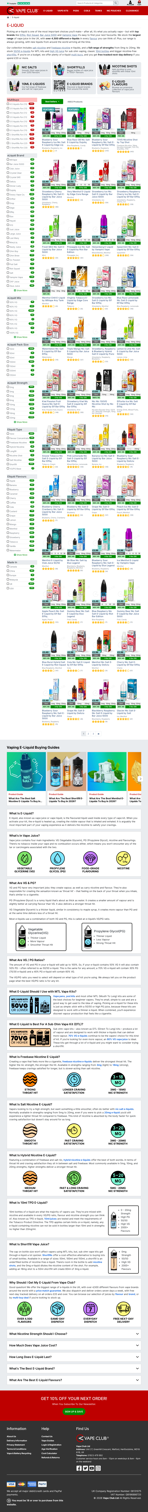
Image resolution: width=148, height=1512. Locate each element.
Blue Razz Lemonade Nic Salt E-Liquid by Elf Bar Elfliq (128, 300)
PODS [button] (76, 10)
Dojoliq (21, 190)
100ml (21, 362)
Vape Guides (47, 1440)
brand (132, 1294)
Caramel (21, 493)
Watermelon (21, 550)
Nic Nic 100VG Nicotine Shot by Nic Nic (102, 404)
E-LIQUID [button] (48, 10)
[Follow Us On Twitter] (86, 1468)
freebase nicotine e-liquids (77, 1061)
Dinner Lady (21, 186)
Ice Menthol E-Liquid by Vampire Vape (127, 561)
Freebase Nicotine (21, 442)
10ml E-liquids (33, 84)
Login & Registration (51, 1445)
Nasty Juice (21, 246)
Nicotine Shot (21, 455)
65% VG (21, 319)
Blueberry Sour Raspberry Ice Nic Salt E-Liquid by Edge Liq (53, 142)
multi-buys (77, 54)
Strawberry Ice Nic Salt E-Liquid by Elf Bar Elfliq (102, 300)
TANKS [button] (98, 10)
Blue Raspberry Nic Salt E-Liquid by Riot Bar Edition (102, 614)
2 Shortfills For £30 (21, 147)
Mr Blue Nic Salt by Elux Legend (77, 561)
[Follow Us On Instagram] (98, 1468)
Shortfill (21, 464)
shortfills (11, 54)
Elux (21, 216)
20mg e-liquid (112, 1112)
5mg (21, 395)
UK (21, 584)
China (21, 571)
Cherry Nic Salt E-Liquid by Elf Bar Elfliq (128, 663)
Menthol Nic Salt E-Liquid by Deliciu (102, 663)
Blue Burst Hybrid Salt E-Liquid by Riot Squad (54, 663)
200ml (21, 370)
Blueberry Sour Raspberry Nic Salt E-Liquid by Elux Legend (103, 563)
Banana (21, 485)
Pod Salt (21, 264)
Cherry (21, 498)
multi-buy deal (21, 1297)
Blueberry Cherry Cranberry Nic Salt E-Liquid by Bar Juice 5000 (53, 510)
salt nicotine (39, 47)
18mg (21, 413)
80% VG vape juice (117, 1039)
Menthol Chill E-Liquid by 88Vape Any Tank (53, 299)
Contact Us (46, 1436)
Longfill (21, 451)
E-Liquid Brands (79, 84)
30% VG (21, 302)
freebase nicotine (60, 47)
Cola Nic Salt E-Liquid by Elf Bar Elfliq (78, 663)
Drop (21, 203)
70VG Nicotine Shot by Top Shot (127, 141)
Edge (21, 207)
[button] (7, 779)
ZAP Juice (21, 281)
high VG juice (57, 51)
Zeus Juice (21, 286)
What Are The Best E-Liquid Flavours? (35, 1380)
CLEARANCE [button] (132, 10)
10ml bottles (102, 51)
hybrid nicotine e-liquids (77, 1159)
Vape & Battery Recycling (19, 1453)
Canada (21, 566)
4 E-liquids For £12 (21, 112)
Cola (21, 506)
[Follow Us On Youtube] (92, 1468)
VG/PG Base (21, 468)
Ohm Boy (21, 251)
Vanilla (21, 546)
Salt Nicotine (21, 459)
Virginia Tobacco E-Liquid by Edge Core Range (77, 300)
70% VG (21, 324)
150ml (21, 366)
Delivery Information (17, 1440)
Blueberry (21, 489)
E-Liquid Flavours (119, 83)
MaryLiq (21, 242)
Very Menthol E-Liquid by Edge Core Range (78, 193)
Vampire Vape (69, 35)
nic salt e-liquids (124, 1109)
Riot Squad (33, 35)
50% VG (21, 311)
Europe (21, 575)
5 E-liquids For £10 (21, 121)
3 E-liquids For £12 (21, 117)
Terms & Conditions (16, 1449)
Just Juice (21, 229)
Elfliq (22, 35)
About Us (11, 1436)
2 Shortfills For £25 (21, 143)
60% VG (21, 315)
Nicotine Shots (124, 66)
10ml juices (50, 1218)
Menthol (21, 528)
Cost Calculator (49, 1453)
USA (21, 588)
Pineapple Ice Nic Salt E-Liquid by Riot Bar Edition (78, 249)
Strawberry (21, 537)
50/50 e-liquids (22, 51)
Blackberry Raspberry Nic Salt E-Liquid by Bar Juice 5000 (103, 713)
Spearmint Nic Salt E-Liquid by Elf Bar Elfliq (128, 248)
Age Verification (49, 1449)
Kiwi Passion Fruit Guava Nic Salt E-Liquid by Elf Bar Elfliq (53, 404)
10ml (21, 349)
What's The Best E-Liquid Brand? (32, 1368)
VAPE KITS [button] (63, 10)
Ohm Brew (21, 255)
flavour (93, 38)
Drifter (21, 199)
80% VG (21, 328)
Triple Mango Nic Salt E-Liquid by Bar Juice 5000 (78, 351)
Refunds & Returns (50, 1457)
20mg (21, 417)
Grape (21, 515)
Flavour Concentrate (21, 438)
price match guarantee (48, 1290)
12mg (21, 408)
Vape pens (59, 996)
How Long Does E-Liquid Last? (30, 1357)
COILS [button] (87, 10)
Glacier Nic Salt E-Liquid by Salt (126, 712)
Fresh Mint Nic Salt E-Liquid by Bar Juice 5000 (53, 249)
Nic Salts (29, 67)
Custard (21, 511)
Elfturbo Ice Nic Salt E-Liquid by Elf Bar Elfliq (127, 404)
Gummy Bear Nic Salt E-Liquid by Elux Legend (78, 614)
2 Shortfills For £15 (21, 134)
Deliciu (21, 181)
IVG (21, 225)
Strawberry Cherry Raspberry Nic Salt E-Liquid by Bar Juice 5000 (53, 195)
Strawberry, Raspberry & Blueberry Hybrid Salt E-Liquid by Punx (104, 351)
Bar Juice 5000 (48, 35)
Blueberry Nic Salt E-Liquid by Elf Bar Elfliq (78, 508)
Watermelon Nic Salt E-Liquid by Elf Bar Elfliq (53, 351)
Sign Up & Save (74, 1411)
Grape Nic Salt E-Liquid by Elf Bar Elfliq (103, 508)
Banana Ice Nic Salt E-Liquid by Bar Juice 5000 (103, 458)
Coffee (21, 502)
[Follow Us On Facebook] (79, 1468)
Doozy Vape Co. (21, 194)
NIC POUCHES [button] (114, 10)
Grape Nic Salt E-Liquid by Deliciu (76, 712)
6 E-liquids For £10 (21, 125)
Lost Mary (21, 238)
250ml (21, 375)
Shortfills (76, 67)
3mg (21, 391)
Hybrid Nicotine (21, 446)
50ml (21, 357)
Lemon (21, 520)
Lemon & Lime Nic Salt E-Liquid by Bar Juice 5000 (128, 351)
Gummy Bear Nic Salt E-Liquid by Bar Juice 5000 (128, 614)
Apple (21, 480)
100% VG (21, 332)
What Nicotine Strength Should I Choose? (38, 1334)
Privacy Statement (16, 1445)
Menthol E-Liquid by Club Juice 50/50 (52, 561)
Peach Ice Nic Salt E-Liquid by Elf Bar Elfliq (128, 508)
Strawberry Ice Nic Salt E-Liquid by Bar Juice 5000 (102, 194)
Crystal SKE (21, 177)
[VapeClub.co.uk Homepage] (8, 17)
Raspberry (21, 533)
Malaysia (21, 579)
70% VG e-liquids (77, 1035)
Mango (21, 524)
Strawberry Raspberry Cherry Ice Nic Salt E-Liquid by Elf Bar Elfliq (128, 194)
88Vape (21, 159)
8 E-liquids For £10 (21, 130)
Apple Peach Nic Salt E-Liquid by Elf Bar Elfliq (53, 614)
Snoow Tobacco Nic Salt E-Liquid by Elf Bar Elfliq (52, 458)
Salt (21, 273)
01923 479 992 (95, 1455)
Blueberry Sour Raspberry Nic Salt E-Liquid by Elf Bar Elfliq (103, 142)
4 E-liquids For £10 (21, 104)
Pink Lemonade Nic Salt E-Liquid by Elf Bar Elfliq (77, 458)
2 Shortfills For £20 (21, 139)
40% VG (21, 306)
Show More (21, 290)
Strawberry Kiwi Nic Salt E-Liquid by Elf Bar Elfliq (77, 404)
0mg (21, 387)
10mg (21, 404)
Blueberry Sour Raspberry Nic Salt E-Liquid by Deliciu (128, 458)
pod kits (70, 996)
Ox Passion (21, 259)
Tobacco (21, 541)
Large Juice (21, 233)
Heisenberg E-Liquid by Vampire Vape (102, 248)
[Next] (98, 733)
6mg (21, 400)
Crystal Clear (21, 172)
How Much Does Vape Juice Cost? (33, 1345)
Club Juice (21, 168)
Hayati (21, 220)
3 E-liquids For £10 (21, 108)
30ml (21, 353)
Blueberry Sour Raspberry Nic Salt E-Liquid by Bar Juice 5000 (53, 714)
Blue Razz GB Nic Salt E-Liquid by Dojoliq (78, 141)
